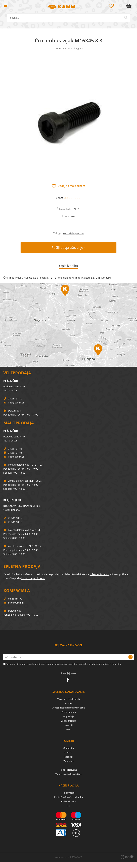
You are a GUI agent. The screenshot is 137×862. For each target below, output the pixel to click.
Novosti (69, 725)
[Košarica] (129, 6)
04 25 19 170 (15, 598)
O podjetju (68, 747)
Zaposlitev (68, 761)
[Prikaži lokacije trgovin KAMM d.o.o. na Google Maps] (68, 325)
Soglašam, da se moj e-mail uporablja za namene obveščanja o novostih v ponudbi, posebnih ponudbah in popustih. (63, 663)
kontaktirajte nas (73, 233)
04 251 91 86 (15, 448)
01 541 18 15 (15, 517)
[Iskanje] (126, 17)
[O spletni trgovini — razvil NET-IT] (127, 857)
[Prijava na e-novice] (130, 657)
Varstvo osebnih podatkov (68, 774)
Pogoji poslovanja (68, 769)
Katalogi (68, 756)
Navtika (68, 703)
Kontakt (68, 752)
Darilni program (68, 720)
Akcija (68, 729)
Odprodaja (68, 716)
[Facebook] (68, 680)
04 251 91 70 (15, 398)
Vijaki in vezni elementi (68, 698)
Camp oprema (68, 712)
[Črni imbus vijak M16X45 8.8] (68, 120)
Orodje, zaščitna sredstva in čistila (68, 707)
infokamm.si (16, 402)
